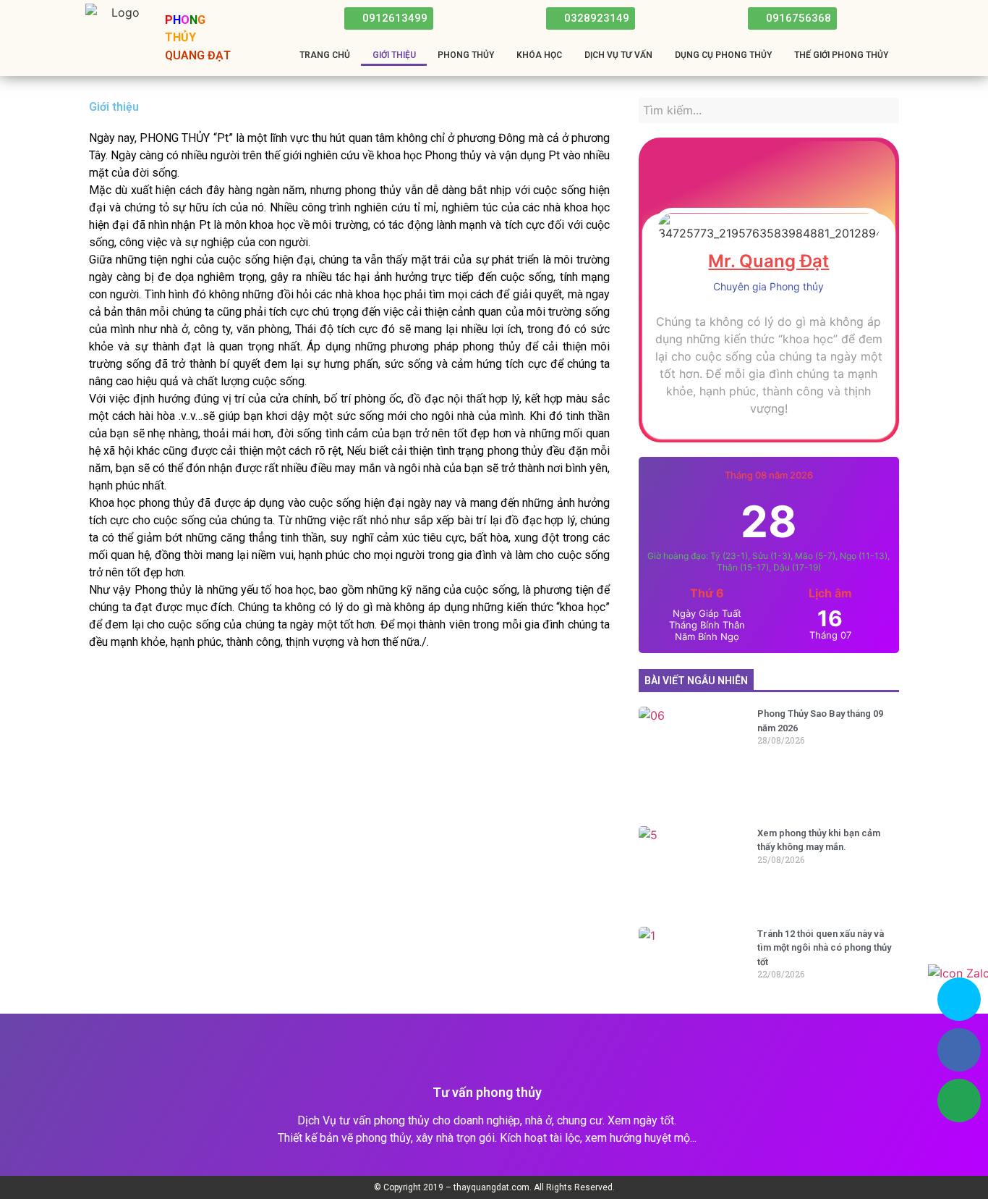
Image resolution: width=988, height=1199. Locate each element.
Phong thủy (466, 55)
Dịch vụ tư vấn (618, 55)
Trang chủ (324, 55)
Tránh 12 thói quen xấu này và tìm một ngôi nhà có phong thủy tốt (824, 947)
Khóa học (539, 55)
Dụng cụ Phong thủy (723, 55)
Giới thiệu (394, 55)
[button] (388, 18)
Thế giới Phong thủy (841, 55)
